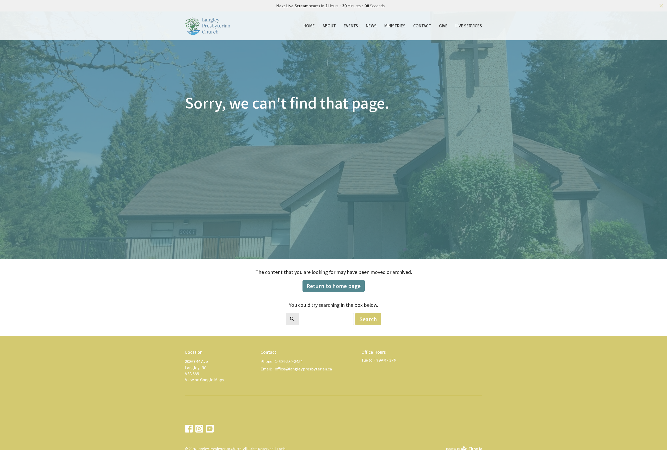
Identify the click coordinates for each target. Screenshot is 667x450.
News (371, 25)
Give (443, 25)
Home (309, 25)
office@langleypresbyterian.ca (303, 368)
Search (368, 319)
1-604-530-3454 (288, 361)
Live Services (468, 25)
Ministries (394, 25)
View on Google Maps (204, 379)
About (329, 25)
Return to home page (334, 286)
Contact (422, 25)
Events (351, 25)
